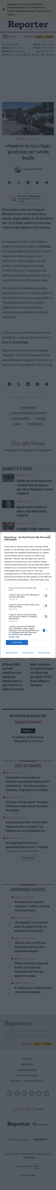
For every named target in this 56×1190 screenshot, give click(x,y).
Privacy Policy (44, 653)
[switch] (45, 595)
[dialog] (28, 595)
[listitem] (28, 589)
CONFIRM (17, 642)
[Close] (50, 537)
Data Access (28, 653)
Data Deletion (12, 653)
